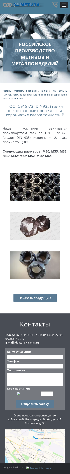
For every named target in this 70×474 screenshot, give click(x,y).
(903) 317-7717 (15, 338)
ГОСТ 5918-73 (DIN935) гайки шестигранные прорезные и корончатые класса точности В (35, 94)
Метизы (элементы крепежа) (20, 90)
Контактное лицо (19, 352)
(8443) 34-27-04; (53, 335)
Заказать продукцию (35, 298)
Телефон (13, 361)
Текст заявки (16, 370)
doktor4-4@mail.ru (27, 342)
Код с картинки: (18, 388)
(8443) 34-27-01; (31, 335)
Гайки (44, 90)
